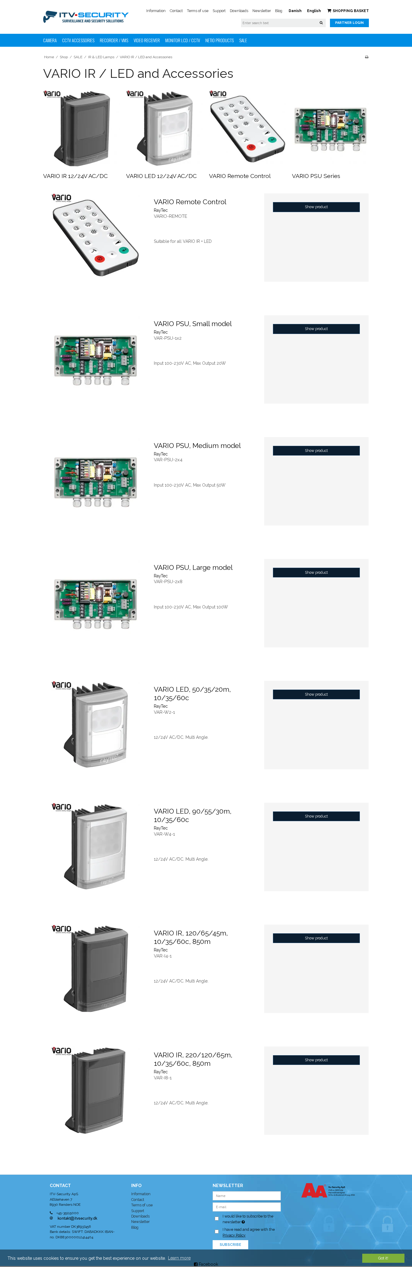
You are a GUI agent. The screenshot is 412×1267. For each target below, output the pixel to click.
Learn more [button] (179, 1258)
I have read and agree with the (249, 1232)
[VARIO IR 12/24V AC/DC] (81, 128)
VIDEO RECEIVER (147, 40)
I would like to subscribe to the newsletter (251, 1219)
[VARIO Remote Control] (247, 128)
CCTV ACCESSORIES (78, 40)
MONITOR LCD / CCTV (182, 40)
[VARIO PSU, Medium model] (95, 489)
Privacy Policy (234, 1235)
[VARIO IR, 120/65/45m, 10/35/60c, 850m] (95, 977)
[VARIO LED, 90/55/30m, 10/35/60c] (95, 855)
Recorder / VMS (114, 40)
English (314, 11)
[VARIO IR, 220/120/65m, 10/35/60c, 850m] (95, 1098)
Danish (295, 11)
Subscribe (230, 1245)
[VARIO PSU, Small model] (95, 367)
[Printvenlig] (366, 57)
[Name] (247, 1195)
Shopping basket (351, 11)
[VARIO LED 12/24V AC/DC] (164, 128)
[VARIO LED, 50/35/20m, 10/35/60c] (95, 733)
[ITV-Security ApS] (86, 17)
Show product (316, 207)
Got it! (383, 1258)
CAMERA (50, 40)
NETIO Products (219, 40)
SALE (243, 40)
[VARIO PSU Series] (330, 128)
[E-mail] (247, 1206)
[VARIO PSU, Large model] (95, 611)
